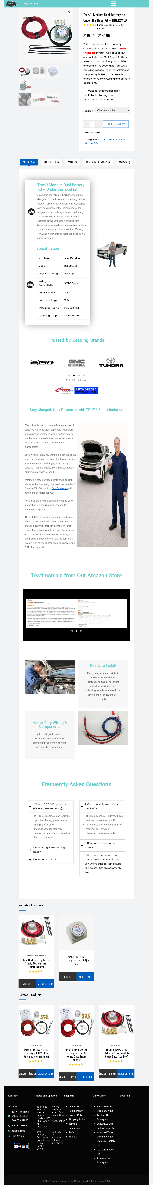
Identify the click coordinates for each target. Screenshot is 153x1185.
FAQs (71, 1132)
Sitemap (73, 1136)
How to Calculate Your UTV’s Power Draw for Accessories (58, 1113)
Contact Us (74, 1106)
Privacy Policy (76, 1115)
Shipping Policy (77, 1119)
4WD (100, 139)
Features (72, 162)
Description (29, 162)
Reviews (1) (124, 162)
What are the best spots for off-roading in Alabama (58, 1137)
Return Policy (76, 1111)
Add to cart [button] (85, 977)
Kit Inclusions (51, 162)
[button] (69, 12)
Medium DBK (91, 143)
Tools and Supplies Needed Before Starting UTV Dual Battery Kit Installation (43, 1116)
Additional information (98, 162)
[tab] (29, 162)
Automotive (110, 139)
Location (88, 110)
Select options (45, 984)
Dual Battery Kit (60, 488)
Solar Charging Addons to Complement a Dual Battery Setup (43, 1140)
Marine (121, 139)
